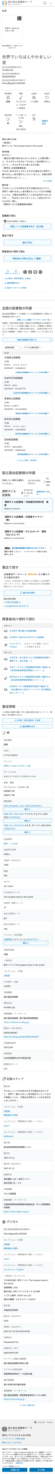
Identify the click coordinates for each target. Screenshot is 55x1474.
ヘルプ (39, 331)
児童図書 (8, 939)
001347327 (32, 939)
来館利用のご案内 (42, 492)
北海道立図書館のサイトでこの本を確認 (31, 372)
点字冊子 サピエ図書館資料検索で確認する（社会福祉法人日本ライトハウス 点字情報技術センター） (30, 689)
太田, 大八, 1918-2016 (14, 825)
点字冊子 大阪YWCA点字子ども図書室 (26, 637)
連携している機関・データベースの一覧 (33, 319)
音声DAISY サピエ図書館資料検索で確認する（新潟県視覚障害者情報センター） (29, 678)
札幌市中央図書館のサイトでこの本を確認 (31, 393)
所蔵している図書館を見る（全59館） (27, 226)
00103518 (14, 817)
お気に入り (8, 273)
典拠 (26, 809)
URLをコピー (16, 273)
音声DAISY (9, 1136)
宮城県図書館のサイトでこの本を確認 (32, 454)
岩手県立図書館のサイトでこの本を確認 (31, 433)
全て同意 (41, 1469)
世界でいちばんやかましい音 (17, 765)
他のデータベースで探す (17, 287)
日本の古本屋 (12, 602)
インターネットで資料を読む (13, 1438)
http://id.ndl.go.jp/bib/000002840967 (21, 1036)
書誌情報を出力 (13, 283)
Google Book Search (16, 605)
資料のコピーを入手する (12, 1442)
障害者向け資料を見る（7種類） (27, 258)
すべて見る (47, 181)
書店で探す (27, 242)
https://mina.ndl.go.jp (14, 1399)
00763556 (36, 805)
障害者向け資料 (11, 1115)
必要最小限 (14, 1469)
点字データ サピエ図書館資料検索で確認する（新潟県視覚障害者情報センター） (30, 669)
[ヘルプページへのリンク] (15, 47)
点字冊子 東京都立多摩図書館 (22, 630)
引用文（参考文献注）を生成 (18, 278)
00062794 (9, 828)
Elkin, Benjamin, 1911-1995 (17, 805)
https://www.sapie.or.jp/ (15, 1211)
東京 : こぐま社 (11, 843)
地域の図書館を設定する (27, 339)
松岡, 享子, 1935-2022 (14, 813)
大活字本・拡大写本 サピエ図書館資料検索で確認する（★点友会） (30, 659)
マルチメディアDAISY (15, 645)
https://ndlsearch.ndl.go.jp (16, 1022)
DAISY (6, 1125)
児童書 (7, 975)
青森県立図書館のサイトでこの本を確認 (31, 413)
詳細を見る (45, 122)
